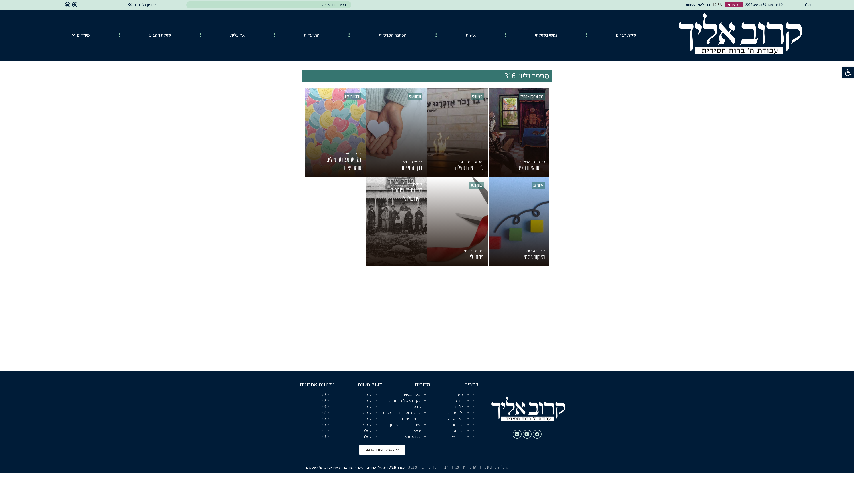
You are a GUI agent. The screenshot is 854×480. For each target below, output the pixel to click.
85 (323, 425)
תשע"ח (368, 437)
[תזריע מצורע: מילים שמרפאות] (335, 132)
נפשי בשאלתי (546, 35)
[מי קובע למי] (519, 221)
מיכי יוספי (477, 97)
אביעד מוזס (460, 431)
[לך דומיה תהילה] (457, 132)
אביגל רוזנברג (458, 413)
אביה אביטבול (458, 419)
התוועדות (311, 35)
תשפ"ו (368, 395)
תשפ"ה (368, 401)
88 (323, 407)
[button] (848, 72)
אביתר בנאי (460, 437)
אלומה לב (538, 186)
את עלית (237, 35)
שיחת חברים (626, 35)
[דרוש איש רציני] (519, 132)
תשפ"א (368, 425)
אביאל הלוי (460, 407)
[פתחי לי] (457, 221)
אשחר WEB (397, 467)
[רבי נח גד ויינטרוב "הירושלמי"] (396, 221)
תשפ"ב (368, 419)
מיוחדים (83, 35)
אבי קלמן (462, 401)
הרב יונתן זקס (352, 97)
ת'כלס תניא (412, 437)
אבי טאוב (462, 395)
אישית (471, 35)
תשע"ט (368, 431)
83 (323, 437)
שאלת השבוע (160, 35)
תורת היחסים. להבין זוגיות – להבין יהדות (402, 416)
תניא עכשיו (412, 395)
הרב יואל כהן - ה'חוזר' (531, 97)
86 (323, 419)
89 (323, 401)
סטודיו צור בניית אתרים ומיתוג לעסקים (334, 467)
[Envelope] (67, 4)
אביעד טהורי (459, 425)
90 (323, 395)
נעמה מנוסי (415, 97)
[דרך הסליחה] (396, 132)
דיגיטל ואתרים (378, 467)
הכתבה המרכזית (392, 35)
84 (323, 431)
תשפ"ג (368, 413)
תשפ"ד (368, 407)
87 (323, 413)
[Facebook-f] (74, 4)
